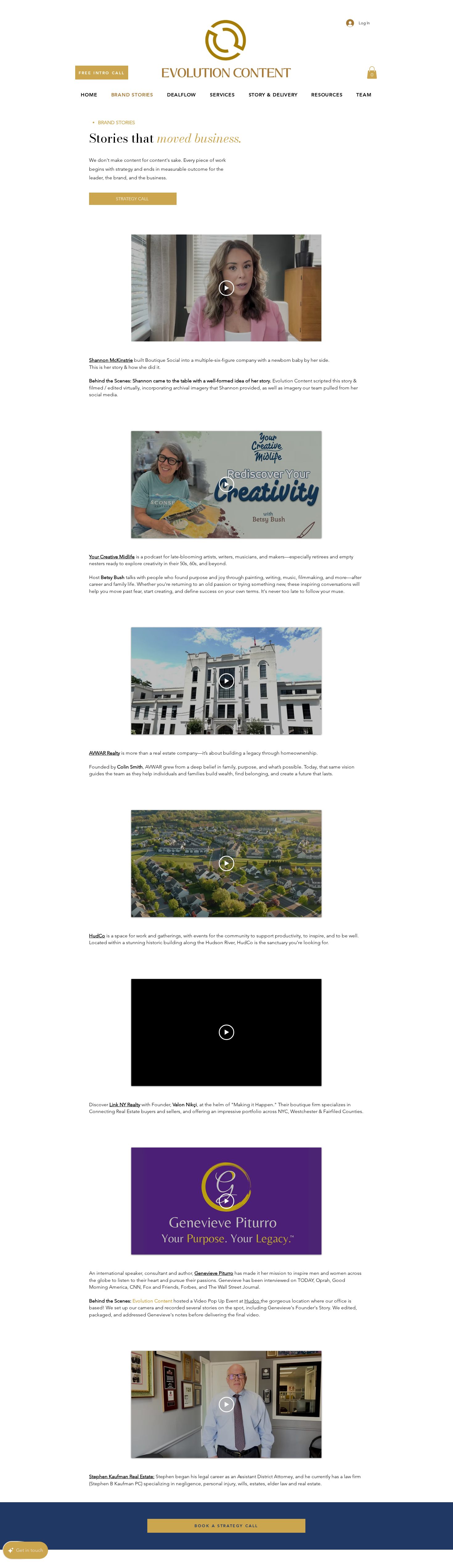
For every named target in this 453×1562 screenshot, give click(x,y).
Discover (99, 1104)
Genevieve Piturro (213, 1273)
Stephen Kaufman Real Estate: (121, 1476)
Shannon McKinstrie (111, 360)
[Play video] (226, 288)
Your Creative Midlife (112, 557)
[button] (372, 72)
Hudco (252, 1301)
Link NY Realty (124, 1104)
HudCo (97, 936)
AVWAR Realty (104, 753)
